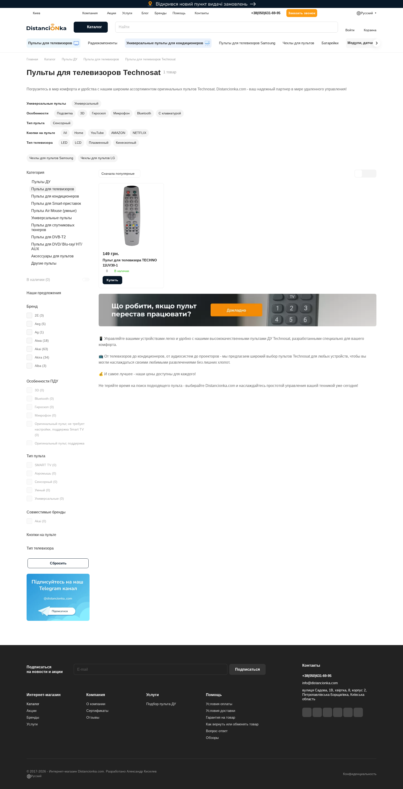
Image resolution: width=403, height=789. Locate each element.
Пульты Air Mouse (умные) (53, 211)
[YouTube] (337, 712)
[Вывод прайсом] (372, 173)
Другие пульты (43, 263)
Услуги (32, 724)
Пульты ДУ (41, 182)
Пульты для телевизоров (52, 189)
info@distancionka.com (320, 683)
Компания (95, 695)
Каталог (33, 704)
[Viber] (348, 712)
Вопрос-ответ (217, 731)
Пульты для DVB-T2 (48, 237)
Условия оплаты (219, 704)
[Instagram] (317, 712)
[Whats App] (358, 712)
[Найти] (332, 27)
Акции (31, 711)
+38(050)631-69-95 (265, 13)
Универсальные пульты (51, 218)
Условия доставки (220, 711)
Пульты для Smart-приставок (56, 203)
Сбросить (58, 563)
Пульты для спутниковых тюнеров (52, 227)
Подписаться (247, 669)
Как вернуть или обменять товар (232, 724)
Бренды (33, 717)
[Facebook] (307, 712)
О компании (95, 704)
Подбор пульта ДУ (161, 704)
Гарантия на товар (220, 717)
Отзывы (92, 717)
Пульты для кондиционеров (55, 196)
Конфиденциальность (359, 774)
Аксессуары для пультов (52, 256)
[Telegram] (327, 712)
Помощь (214, 695)
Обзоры (212, 738)
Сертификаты (97, 711)
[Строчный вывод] (365, 173)
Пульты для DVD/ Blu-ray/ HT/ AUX (56, 246)
